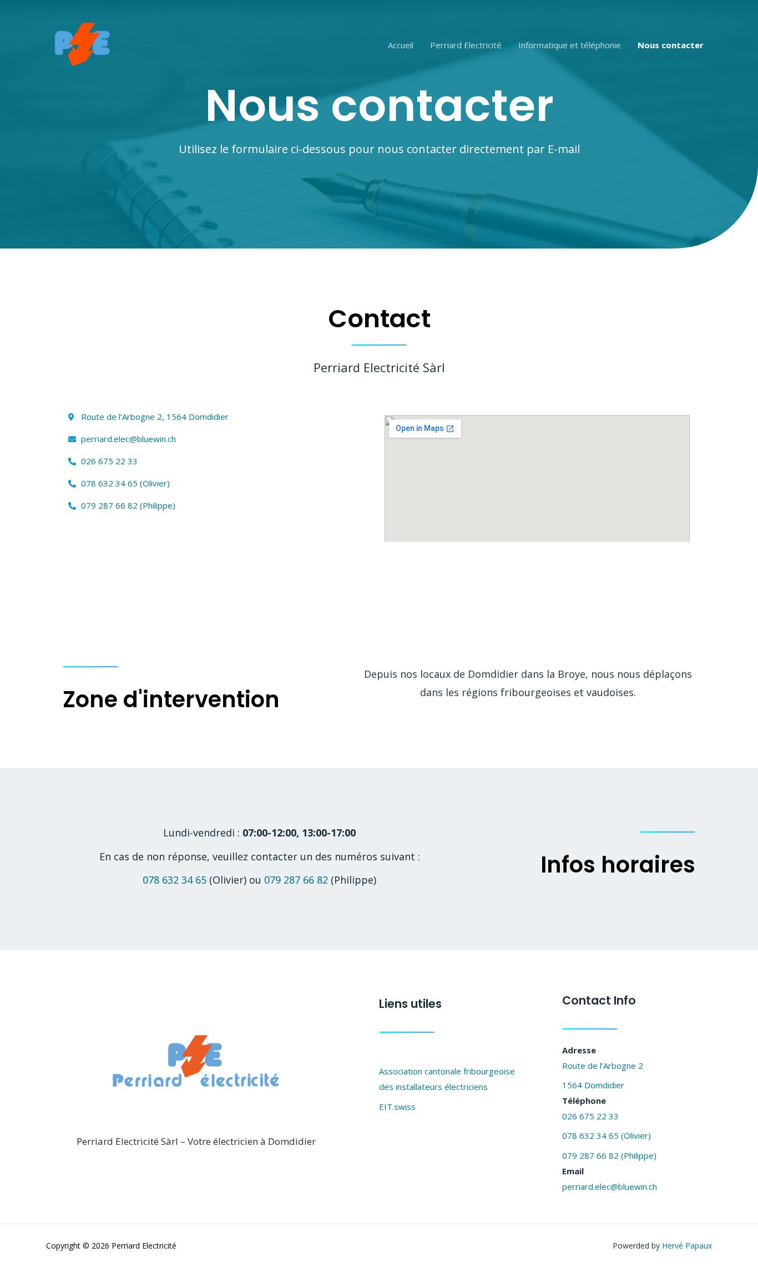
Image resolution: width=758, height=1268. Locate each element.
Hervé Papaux (687, 1245)
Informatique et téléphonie (569, 44)
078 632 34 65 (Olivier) (606, 1135)
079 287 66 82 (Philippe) (609, 1155)
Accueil (400, 44)
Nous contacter (671, 44)
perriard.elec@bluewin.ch (609, 1186)
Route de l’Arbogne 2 (602, 1065)
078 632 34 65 (174, 879)
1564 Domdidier (593, 1085)
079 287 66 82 (296, 879)
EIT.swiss (397, 1106)
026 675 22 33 (590, 1116)
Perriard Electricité (466, 44)
